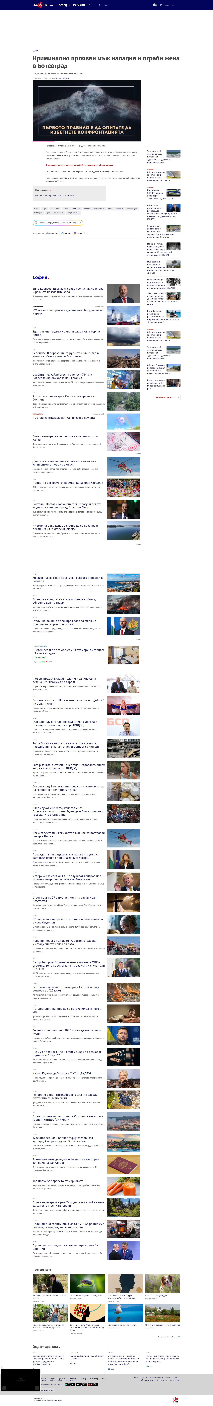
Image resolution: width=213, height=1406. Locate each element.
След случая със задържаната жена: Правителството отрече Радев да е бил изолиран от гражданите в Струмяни (69, 811)
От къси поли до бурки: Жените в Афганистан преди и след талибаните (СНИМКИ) (161, 283)
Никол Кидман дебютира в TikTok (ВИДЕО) (62, 1073)
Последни (63, 5)
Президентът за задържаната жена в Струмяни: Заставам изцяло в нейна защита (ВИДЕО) (65, 856)
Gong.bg (52, 1379)
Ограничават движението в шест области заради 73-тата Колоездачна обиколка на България (161, 231)
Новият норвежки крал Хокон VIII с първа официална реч (156, 384)
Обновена (150, 169)
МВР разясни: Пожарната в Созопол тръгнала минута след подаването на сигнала (160, 267)
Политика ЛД (163, 1380)
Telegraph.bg (69, 1380)
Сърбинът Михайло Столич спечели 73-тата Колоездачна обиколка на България (62, 376)
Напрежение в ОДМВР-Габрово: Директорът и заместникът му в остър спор (161, 194)
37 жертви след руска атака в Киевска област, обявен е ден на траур (64, 601)
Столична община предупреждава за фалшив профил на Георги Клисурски (64, 622)
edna (74, 1364)
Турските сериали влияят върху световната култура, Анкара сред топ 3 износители (63, 1139)
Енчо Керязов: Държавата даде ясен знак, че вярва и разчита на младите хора (68, 290)
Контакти (168, 1377)
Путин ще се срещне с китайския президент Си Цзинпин (65, 1247)
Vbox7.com (43, 1379)
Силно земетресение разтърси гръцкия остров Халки (65, 438)
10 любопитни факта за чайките (122, 1325)
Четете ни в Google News (45, 1390)
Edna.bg (44, 1380)
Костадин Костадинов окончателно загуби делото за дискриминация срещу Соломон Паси (67, 505)
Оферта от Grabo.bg (38, 646)
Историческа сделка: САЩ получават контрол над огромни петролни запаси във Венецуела (67, 877)
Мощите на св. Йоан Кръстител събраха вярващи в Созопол (68, 579)
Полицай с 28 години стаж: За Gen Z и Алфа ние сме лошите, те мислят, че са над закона (68, 1225)
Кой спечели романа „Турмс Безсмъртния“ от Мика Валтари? (122, 1296)
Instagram (80, 233)
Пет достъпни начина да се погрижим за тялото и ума (67, 1010)
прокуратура (132, 208)
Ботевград (38, 213)
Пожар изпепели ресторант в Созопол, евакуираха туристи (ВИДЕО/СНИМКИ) (68, 1118)
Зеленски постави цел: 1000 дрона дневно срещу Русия (67, 1032)
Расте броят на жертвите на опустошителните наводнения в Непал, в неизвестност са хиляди (66, 745)
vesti (112, 1369)
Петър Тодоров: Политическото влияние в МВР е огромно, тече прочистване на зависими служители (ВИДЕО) (69, 966)
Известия (176, 1380)
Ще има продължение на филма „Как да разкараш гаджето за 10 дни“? (67, 1053)
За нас (136, 1377)
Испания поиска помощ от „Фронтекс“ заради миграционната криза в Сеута (65, 942)
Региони (79, 5)
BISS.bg (83, 1379)
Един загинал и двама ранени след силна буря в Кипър (66, 333)
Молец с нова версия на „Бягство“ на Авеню (49, 1296)
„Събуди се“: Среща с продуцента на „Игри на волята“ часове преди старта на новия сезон (162, 299)
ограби (66, 208)
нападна (119, 208)
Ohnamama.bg (93, 1379)
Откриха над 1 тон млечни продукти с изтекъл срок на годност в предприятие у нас (68, 788)
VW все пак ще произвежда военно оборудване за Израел (68, 311)
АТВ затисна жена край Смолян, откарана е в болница (64, 398)
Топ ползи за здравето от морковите (58, 1181)
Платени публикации (156, 1377)
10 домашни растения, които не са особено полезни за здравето (48, 1326)
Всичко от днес (164, 397)
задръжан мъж (73, 213)
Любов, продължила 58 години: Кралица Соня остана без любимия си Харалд (64, 680)
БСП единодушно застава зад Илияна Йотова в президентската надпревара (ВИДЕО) (65, 723)
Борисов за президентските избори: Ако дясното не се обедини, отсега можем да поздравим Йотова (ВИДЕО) (162, 212)
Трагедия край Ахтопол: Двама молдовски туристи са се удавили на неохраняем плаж (159, 157)
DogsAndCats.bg (62, 1379)
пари (44, 208)
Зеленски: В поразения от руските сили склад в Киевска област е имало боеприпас (66, 354)
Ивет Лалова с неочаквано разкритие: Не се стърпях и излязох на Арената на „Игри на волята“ (163, 316)
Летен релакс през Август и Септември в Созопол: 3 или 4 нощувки (69, 651)
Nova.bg (59, 1380)
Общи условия (58, 1400)
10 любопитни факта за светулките (86, 1295)
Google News (53, 233)
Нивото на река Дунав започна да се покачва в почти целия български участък (65, 527)
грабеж (87, 208)
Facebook (67, 233)
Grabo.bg (103, 1379)
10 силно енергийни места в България (162, 1325)
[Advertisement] (87, 254)
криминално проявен (54, 213)
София (40, 277)
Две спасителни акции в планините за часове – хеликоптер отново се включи (66, 463)
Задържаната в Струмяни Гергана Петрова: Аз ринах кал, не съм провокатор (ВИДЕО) (69, 766)
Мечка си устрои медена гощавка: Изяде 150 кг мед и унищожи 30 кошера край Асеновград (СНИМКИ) (159, 249)
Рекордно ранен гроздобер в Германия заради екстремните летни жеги (65, 1096)
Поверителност (149, 1380)
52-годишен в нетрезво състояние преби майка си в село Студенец (68, 920)
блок (110, 208)
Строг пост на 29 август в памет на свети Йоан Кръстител (65, 899)
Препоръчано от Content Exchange (168, 1337)
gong (150, 1366)
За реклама (143, 1377)
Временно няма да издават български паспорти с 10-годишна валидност (67, 1161)
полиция (76, 208)
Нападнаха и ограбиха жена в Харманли (54, 195)
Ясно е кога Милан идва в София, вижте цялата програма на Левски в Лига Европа (162, 1359)
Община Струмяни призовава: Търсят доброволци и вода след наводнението (159, 369)
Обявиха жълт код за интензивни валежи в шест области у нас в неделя (158, 176)
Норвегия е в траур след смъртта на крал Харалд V (68, 482)
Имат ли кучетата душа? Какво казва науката (64, 417)
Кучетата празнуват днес (156, 1295)
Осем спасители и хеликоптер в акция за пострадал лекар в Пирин (69, 834)
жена (36, 208)
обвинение (55, 208)
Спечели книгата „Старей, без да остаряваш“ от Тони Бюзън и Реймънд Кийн (87, 1327)
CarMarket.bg (74, 1379)
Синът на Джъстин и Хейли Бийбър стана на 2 (87, 1357)
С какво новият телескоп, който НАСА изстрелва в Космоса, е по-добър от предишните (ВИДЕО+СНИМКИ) (49, 1360)
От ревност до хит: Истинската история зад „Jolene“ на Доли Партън (68, 702)
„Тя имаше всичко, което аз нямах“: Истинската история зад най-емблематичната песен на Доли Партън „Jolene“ (123, 1360)
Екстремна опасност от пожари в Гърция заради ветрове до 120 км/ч (66, 988)
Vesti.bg (52, 1380)
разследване (99, 208)
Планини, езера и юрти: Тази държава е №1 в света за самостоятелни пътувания (68, 1204)
